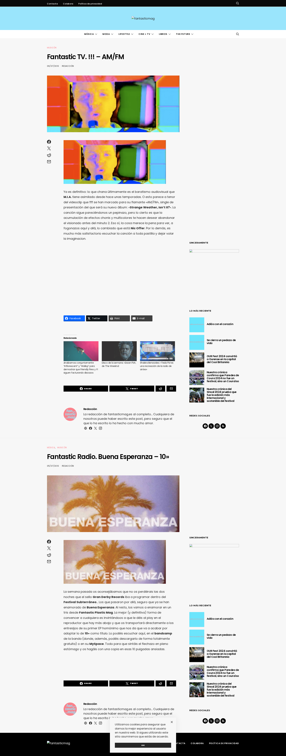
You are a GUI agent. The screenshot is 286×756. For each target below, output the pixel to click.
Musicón (51, 47)
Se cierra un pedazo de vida (221, 341)
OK (143, 745)
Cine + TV (144, 34)
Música (89, 34)
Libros (163, 34)
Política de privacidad (90, 3)
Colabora (68, 3)
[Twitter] (211, 426)
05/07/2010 (53, 465)
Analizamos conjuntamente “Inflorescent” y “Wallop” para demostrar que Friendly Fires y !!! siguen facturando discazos (81, 367)
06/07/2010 (53, 66)
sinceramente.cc (142, 377)
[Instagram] (217, 426)
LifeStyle (124, 34)
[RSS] (223, 426)
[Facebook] (205, 426)
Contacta (52, 3)
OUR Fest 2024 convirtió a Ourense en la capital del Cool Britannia (222, 359)
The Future (183, 34)
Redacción (68, 66)
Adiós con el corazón (220, 324)
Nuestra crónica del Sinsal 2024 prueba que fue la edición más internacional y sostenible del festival (222, 395)
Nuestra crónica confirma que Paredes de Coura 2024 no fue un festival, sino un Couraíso (223, 376)
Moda (106, 34)
